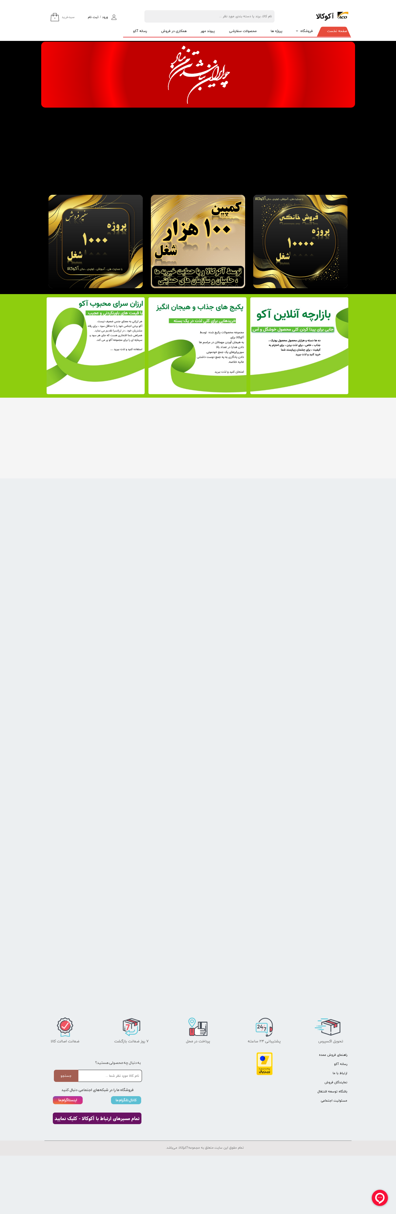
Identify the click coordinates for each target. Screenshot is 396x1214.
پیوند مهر (208, 31)
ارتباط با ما (340, 1073)
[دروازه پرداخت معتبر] (264, 1074)
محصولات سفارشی (243, 31)
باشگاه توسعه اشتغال (332, 1091)
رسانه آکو (140, 31)
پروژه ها (276, 31)
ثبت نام (93, 17)
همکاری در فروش (174, 31)
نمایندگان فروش (336, 1082)
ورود (105, 17)
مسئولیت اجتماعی (334, 1101)
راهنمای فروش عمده (333, 1055)
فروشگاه (306, 31)
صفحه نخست (337, 31)
